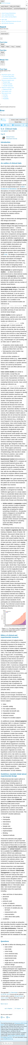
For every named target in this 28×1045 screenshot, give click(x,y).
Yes (4, 1017)
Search (3, 1043)
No (9, 1017)
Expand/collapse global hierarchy (2, 125)
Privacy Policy (11, 1035)
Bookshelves (17, 125)
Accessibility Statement (6, 1037)
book (5, 254)
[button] (5, 96)
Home (8, 125)
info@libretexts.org (8, 1039)
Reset (2, 44)
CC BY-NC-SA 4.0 (5, 994)
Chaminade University (11, 138)
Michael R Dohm (10, 136)
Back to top (3, 1003)
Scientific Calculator (8, 85)
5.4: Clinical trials (13, 992)
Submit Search (4, 33)
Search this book (4, 28)
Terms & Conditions (20, 1035)
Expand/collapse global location (26, 125)
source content (4, 998)
